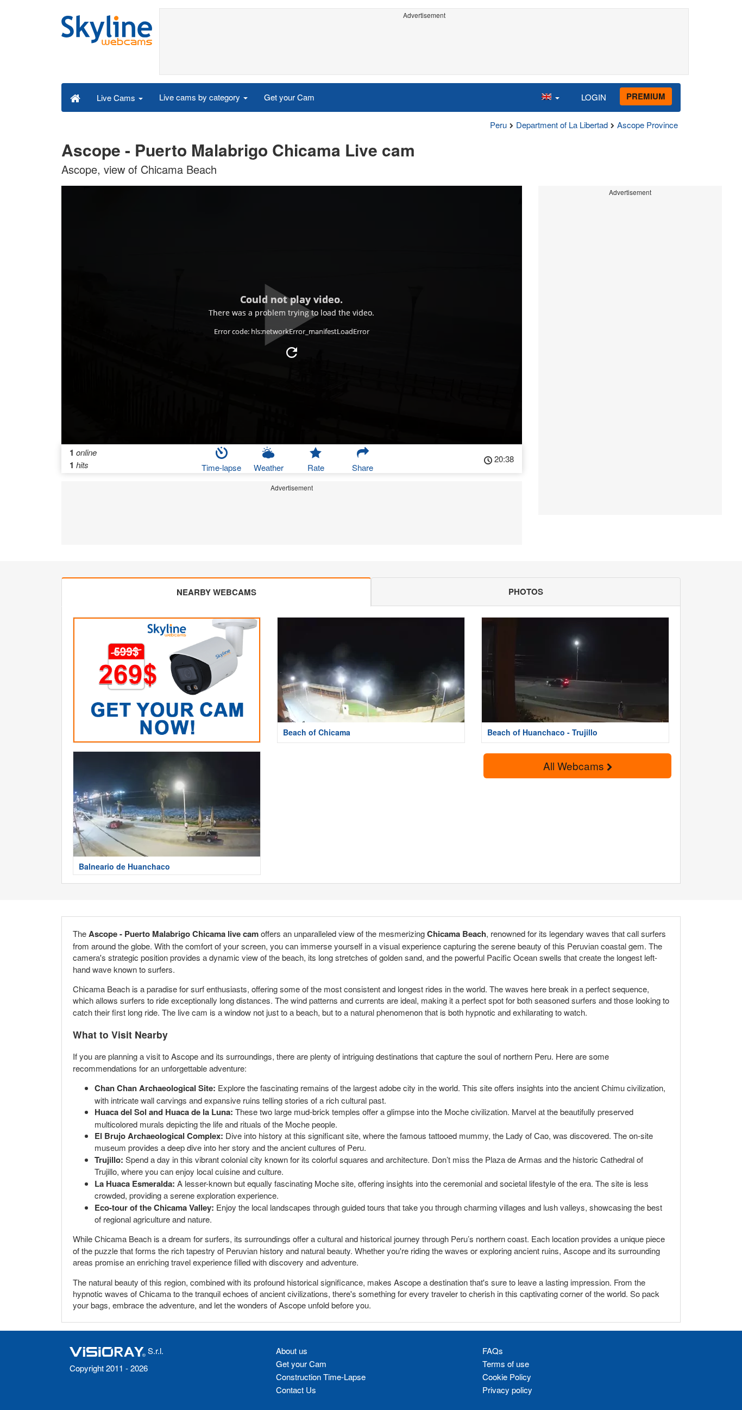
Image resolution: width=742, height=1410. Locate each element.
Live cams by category (200, 97)
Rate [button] (315, 467)
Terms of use (505, 1363)
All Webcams (575, 765)
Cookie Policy (506, 1376)
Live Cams (117, 97)
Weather (269, 467)
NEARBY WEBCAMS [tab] (216, 592)
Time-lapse (221, 467)
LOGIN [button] (593, 97)
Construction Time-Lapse (321, 1376)
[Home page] (75, 97)
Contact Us (296, 1389)
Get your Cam (289, 97)
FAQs (492, 1350)
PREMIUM (645, 96)
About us (291, 1350)
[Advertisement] (424, 47)
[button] (550, 97)
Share (362, 467)
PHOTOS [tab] (525, 591)
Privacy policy (507, 1389)
